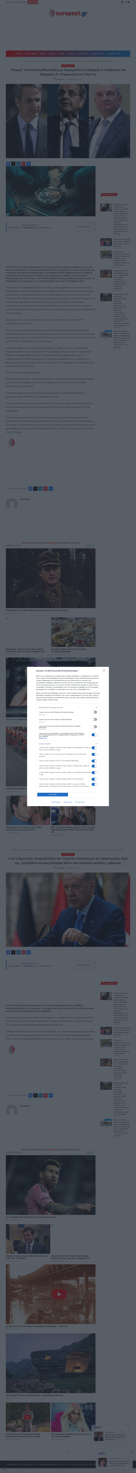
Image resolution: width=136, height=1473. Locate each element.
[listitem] (68, 707)
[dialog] (68, 736)
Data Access (68, 802)
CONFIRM (53, 794)
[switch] (94, 712)
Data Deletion (56, 802)
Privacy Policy (80, 802)
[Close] (105, 671)
